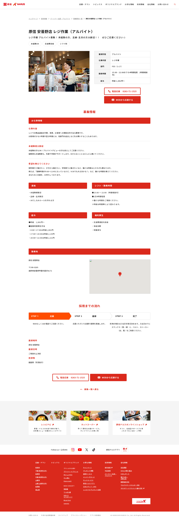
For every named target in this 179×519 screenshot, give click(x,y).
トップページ (33, 19)
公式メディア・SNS (89, 487)
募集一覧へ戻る (91, 389)
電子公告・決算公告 (124, 478)
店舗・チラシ (84, 4)
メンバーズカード (89, 477)
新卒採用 (108, 467)
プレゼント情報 (88, 471)
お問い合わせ (163, 4)
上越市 (37, 480)
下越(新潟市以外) (41, 471)
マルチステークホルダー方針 (130, 485)
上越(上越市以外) (41, 483)
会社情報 (151, 4)
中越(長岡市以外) (41, 477)
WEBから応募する (124, 99)
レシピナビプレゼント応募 (92, 490)
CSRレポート (125, 474)
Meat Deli (67, 500)
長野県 (37, 487)
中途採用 (108, 471)
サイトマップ (63, 515)
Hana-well (67, 481)
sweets (66, 503)
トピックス (97, 4)
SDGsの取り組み (126, 471)
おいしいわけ (68, 475)
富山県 (37, 490)
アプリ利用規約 (95, 515)
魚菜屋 (66, 489)
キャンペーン (87, 467)
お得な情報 (129, 4)
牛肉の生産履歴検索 (48, 515)
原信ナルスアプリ (89, 483)
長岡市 (37, 474)
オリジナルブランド (113, 4)
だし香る (67, 478)
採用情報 (140, 4)
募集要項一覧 (77, 19)
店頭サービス (87, 474)
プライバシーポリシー (79, 515)
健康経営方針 (125, 482)
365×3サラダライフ (68, 496)
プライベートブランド (71, 472)
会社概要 (124, 467)
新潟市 (37, 467)
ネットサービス (88, 480)
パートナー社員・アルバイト (60, 19)
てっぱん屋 (67, 492)
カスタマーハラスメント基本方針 (132, 488)
